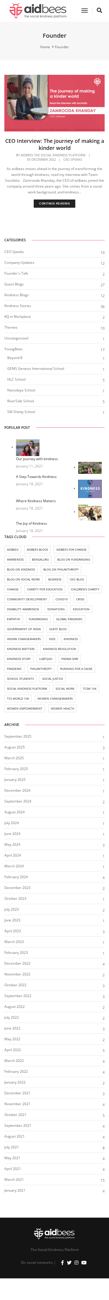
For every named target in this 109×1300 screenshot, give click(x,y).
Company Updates (19, 262)
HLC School (16, 379)
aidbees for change (71, 549)
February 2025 (16, 768)
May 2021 (12, 1157)
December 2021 (17, 1093)
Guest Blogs (14, 284)
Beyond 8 (14, 357)
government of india (24, 629)
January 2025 (15, 779)
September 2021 (17, 1125)
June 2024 (12, 833)
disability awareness (23, 609)
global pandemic (69, 619)
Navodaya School (21, 390)
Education (81, 609)
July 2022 (11, 1017)
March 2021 (14, 1179)
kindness (71, 639)
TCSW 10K (90, 689)
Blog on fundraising (73, 559)
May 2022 (12, 1038)
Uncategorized (16, 338)
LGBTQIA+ (46, 659)
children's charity (85, 589)
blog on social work (23, 579)
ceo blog (77, 579)
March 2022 (14, 1060)
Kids (52, 639)
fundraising (38, 619)
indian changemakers (24, 639)
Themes (10, 327)
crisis (80, 599)
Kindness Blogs (16, 294)
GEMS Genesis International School (35, 368)
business (54, 579)
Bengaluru (40, 559)
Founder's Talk (16, 273)
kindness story (19, 659)
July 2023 (11, 909)
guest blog (58, 629)
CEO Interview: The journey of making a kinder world (54, 144)
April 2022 (12, 1049)
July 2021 (11, 1147)
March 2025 (14, 757)
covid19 (62, 599)
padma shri (69, 659)
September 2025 (17, 736)
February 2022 (16, 1071)
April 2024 (12, 855)
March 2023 (14, 941)
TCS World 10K (18, 698)
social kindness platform (27, 689)
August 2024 (14, 812)
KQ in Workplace (17, 316)
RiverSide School (20, 400)
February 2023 (16, 952)
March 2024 (14, 866)
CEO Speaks (72, 159)
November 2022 (17, 974)
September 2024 (17, 801)
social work (65, 689)
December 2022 (17, 963)
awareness (15, 559)
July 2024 (11, 822)
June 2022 (12, 1028)
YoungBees (13, 348)
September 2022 (17, 995)
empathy (13, 619)
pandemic (14, 669)
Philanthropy (41, 669)
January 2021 (15, 1190)
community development (27, 599)
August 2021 (14, 1136)
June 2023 (12, 920)
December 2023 (17, 887)
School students (20, 679)
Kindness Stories (17, 305)
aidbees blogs (37, 549)
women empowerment (24, 708)
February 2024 (16, 876)
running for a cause (76, 669)
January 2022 (15, 1082)
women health (62, 708)
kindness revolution (59, 649)
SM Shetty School (21, 411)
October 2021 (15, 1114)
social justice (52, 679)
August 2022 (14, 1006)
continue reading (54, 203)
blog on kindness (21, 569)
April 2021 (12, 1168)
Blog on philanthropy (61, 569)
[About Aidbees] (38, 10)
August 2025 (14, 747)
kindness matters (21, 649)
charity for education (44, 589)
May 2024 (12, 844)
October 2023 (15, 898)
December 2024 (17, 790)
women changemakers (55, 698)
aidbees (12, 549)
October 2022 (15, 984)
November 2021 (17, 1103)
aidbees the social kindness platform (53, 155)
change (13, 589)
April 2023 (12, 930)
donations (56, 609)
